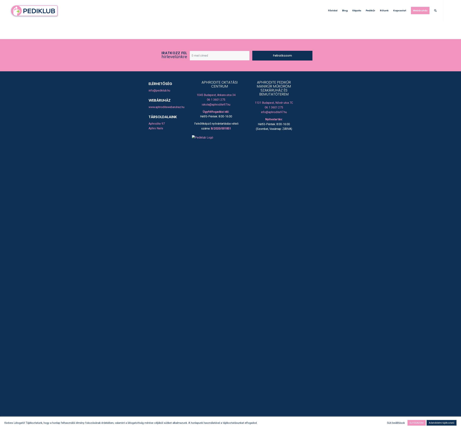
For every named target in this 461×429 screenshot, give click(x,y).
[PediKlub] (34, 10)
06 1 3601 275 (216, 99)
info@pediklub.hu (159, 90)
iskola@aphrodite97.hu (216, 104)
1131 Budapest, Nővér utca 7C (274, 102)
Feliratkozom (282, 55)
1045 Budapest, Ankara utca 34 (216, 95)
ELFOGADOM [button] (417, 422)
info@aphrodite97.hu (274, 112)
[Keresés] (435, 10)
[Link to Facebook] (449, 10)
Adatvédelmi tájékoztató (441, 422)
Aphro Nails (156, 128)
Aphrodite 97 (157, 123)
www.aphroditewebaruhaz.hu (166, 107)
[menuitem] (333, 10)
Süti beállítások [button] (396, 422)
